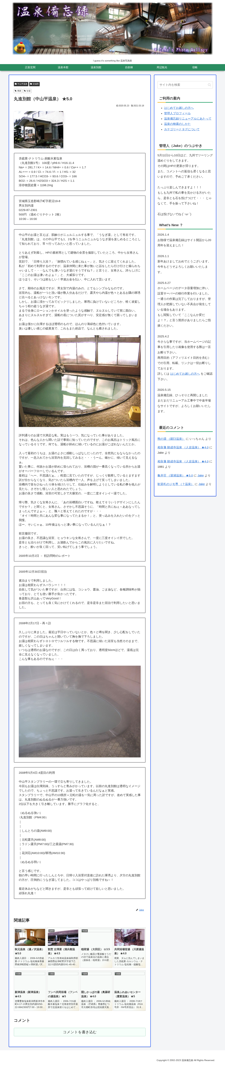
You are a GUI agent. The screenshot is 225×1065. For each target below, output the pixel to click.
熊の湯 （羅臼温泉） (171, 438)
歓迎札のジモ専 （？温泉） (175, 484)
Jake (200, 475)
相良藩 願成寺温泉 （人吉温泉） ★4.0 (183, 447)
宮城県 (36, 84)
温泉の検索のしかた (177, 124)
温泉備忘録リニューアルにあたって (187, 118)
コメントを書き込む (80, 1032)
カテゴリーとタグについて (182, 129)
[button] (209, 85)
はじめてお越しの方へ (179, 108)
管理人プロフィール (177, 113)
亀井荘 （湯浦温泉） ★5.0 (175, 475)
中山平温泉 (22, 84)
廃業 (19, 91)
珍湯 (28, 91)
